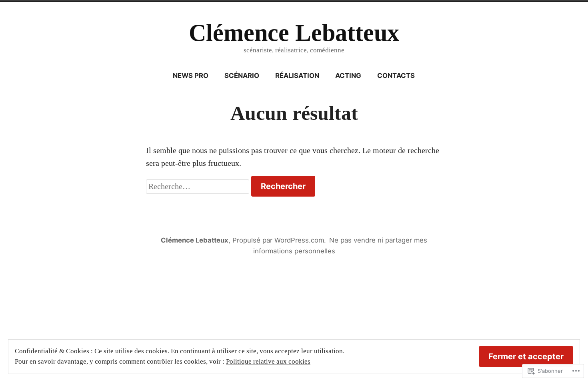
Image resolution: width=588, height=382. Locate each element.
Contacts (396, 76)
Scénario (241, 76)
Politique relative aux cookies (268, 361)
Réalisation (297, 76)
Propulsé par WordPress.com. (279, 240)
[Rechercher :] (198, 186)
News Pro (190, 76)
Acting (348, 76)
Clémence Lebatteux (294, 33)
